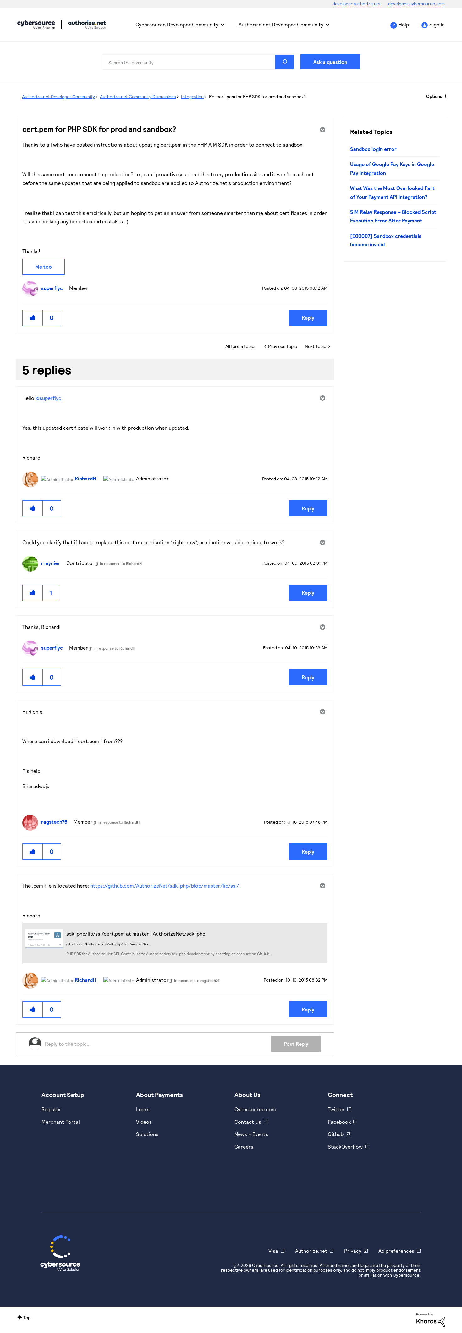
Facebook (339, 1122)
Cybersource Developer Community (36, 24)
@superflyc (48, 398)
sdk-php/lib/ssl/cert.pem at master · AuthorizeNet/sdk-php (135, 934)
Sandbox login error (373, 149)
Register (51, 1109)
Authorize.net (311, 1251)
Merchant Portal (60, 1122)
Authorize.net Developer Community (281, 24)
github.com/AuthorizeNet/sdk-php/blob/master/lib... (108, 944)
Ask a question (330, 62)
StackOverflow (345, 1147)
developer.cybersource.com (416, 3)
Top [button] (26, 1317)
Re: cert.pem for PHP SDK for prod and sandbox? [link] (257, 96)
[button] (33, 317)
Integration (192, 96)
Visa (273, 1251)
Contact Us (247, 1122)
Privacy (352, 1251)
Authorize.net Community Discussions (138, 96)
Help (404, 24)
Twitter (336, 1109)
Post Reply (296, 1044)
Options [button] (434, 96)
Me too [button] (43, 267)
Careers (243, 1147)
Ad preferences (396, 1251)
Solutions (147, 1134)
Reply (308, 318)
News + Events (251, 1134)
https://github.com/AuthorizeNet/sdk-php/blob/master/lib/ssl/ (164, 885)
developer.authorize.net (357, 3)
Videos (144, 1122)
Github (336, 1134)
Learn (143, 1109)
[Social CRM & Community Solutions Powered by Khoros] (430, 1319)
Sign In (437, 24)
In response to (121, 563)
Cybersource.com (255, 1109)
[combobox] (198, 62)
